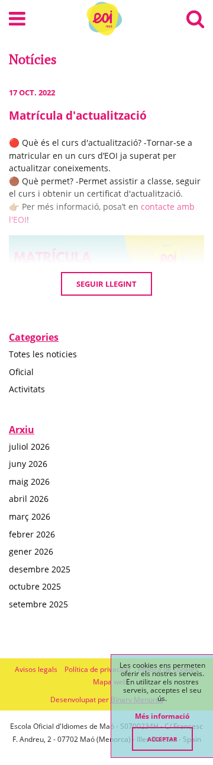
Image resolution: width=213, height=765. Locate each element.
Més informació (162, 716)
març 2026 (29, 516)
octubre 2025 (35, 586)
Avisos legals (36, 669)
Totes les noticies (43, 354)
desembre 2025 (39, 569)
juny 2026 (28, 463)
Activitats (27, 389)
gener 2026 (31, 551)
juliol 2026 (29, 446)
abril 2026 (29, 498)
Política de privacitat (97, 669)
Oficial (21, 371)
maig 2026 (29, 481)
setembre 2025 (38, 604)
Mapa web (110, 681)
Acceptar (162, 739)
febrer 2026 (32, 534)
